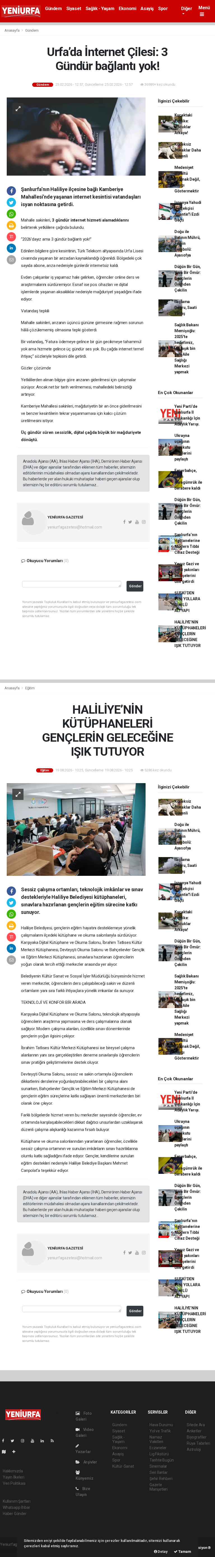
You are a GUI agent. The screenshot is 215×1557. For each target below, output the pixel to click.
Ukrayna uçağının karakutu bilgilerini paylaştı (182, 447)
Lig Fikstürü (159, 1454)
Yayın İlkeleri (13, 1477)
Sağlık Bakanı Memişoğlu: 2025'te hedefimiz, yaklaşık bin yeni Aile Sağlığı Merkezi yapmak (186, 348)
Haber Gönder (15, 1513)
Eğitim (30, 688)
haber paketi (11, 1550)
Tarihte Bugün (161, 1460)
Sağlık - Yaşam (100, 8)
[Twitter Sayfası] (15, 1441)
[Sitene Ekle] (16, 1451)
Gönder (135, 586)
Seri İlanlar (158, 1472)
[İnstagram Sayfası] (25, 1441)
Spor (163, 8)
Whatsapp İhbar (16, 1507)
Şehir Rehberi (160, 1478)
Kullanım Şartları (17, 1501)
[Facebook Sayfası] (5, 1441)
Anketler (194, 1431)
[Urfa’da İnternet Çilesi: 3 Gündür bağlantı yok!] (76, 136)
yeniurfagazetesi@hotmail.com (75, 527)
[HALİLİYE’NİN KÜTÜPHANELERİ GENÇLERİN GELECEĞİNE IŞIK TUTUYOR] (76, 829)
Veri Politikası (14, 1483)
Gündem (53, 8)
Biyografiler (197, 1437)
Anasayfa (12, 30)
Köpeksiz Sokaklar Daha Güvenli (187, 150)
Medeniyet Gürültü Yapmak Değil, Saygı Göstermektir (187, 179)
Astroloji (194, 1449)
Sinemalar (158, 1466)
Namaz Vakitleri (156, 1439)
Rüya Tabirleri (198, 1443)
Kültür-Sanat (123, 1466)
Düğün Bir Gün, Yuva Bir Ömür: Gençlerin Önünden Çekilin (187, 278)
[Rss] (54, 1441)
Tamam (184, 1551)
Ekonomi (127, 8)
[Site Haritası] (6, 1451)
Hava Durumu (161, 1425)
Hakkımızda (13, 1471)
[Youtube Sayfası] (35, 1441)
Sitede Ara (196, 1425)
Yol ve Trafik (160, 1431)
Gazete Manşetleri (158, 1486)
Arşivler (90, 1462)
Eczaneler (158, 1448)
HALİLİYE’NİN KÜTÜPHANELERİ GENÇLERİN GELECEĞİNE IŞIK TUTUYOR (190, 634)
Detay (162, 1551)
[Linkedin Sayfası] (44, 1441)
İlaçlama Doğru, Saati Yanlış (185, 307)
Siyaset (73, 8)
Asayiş (147, 8)
